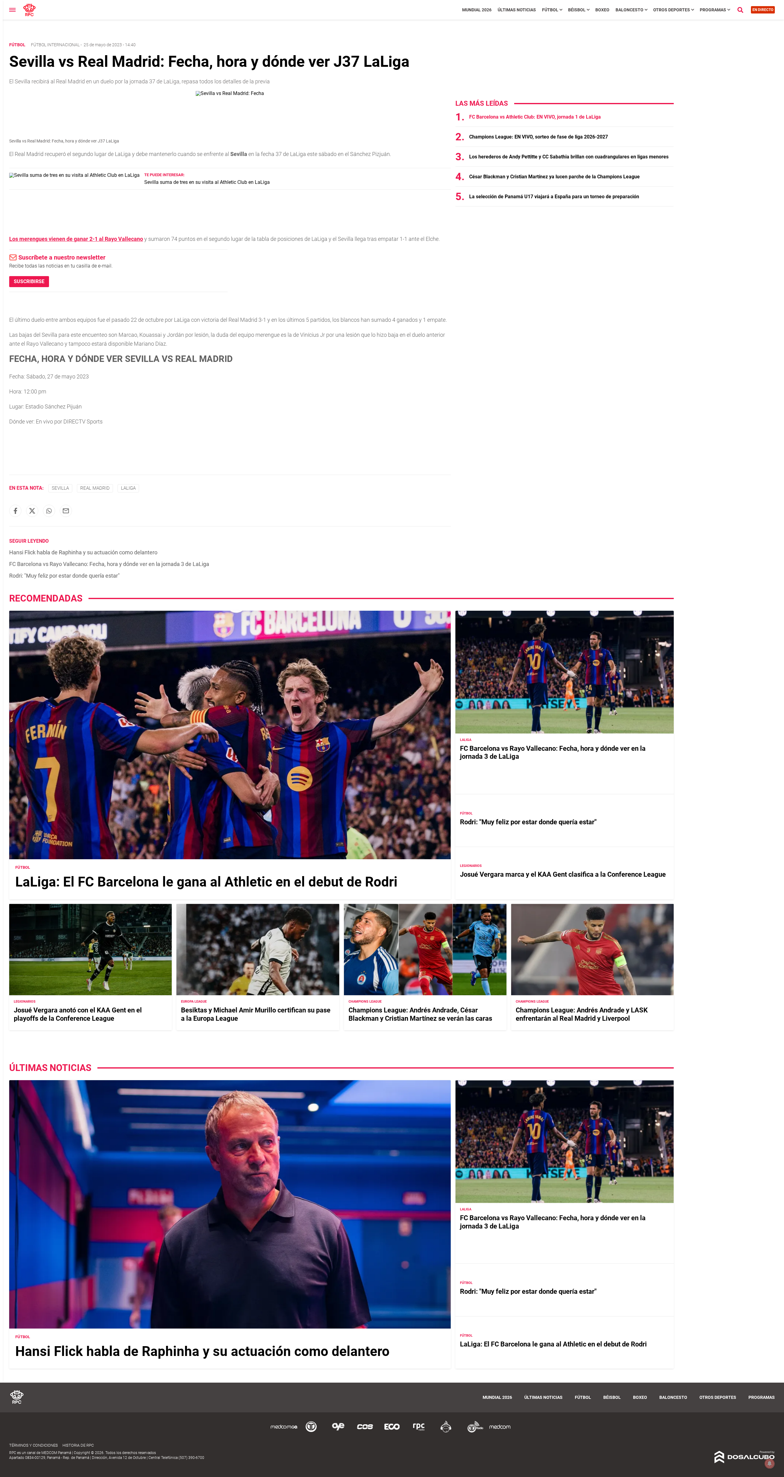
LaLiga (128, 488)
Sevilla (60, 488)
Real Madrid (95, 488)
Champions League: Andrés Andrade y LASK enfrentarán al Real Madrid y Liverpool (582, 1014)
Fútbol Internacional (55, 44)
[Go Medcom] (284, 1431)
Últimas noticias (517, 10)
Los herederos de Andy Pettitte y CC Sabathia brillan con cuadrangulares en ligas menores (569, 157)
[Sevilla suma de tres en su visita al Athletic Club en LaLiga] (74, 175)
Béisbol (577, 10)
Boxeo (602, 10)
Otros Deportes (671, 10)
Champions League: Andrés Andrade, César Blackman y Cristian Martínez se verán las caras (420, 1014)
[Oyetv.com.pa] (338, 1431)
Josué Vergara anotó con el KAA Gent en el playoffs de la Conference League (78, 1014)
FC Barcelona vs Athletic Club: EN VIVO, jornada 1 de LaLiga (535, 117)
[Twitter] (32, 511)
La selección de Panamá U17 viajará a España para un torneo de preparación (554, 196)
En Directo (762, 10)
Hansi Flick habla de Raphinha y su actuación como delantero (83, 552)
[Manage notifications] (770, 1463)
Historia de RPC (78, 1445)
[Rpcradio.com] (418, 1431)
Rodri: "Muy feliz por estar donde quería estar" (64, 575)
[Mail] (66, 511)
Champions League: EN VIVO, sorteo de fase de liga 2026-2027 (538, 137)
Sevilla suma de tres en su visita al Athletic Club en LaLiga (207, 182)
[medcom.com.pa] (499, 1431)
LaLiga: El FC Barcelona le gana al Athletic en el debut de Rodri (206, 882)
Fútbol (550, 10)
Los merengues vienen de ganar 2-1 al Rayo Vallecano (76, 239)
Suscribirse (29, 281)
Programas (713, 10)
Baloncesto (629, 10)
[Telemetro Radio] (472, 1431)
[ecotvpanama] (392, 1431)
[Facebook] (15, 511)
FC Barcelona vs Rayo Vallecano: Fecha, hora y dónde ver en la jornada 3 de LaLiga (109, 564)
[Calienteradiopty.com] (445, 1431)
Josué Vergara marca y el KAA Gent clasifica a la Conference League (563, 874)
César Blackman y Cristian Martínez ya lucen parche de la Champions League (554, 177)
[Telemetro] (311, 1431)
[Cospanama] (365, 1431)
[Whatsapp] (49, 511)
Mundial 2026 (477, 10)
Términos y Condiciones (33, 1445)
